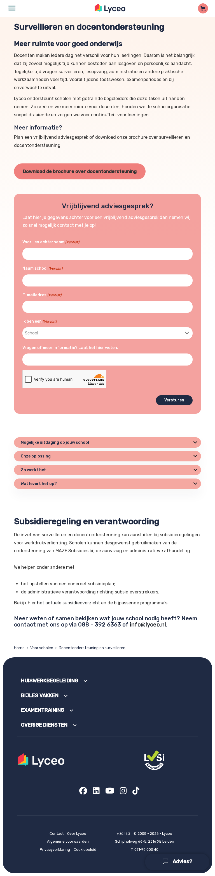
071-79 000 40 (146, 849)
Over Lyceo (76, 833)
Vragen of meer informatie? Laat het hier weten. (70, 347)
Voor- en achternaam (50, 242)
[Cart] (203, 8)
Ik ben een (39, 321)
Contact (57, 833)
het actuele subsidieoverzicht (68, 602)
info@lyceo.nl (148, 624)
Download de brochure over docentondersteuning (80, 171)
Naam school (42, 268)
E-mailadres (41, 295)
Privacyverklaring (55, 849)
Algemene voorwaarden (68, 841)
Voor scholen (41, 648)
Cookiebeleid (85, 849)
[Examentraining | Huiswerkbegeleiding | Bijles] (110, 8)
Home (19, 648)
